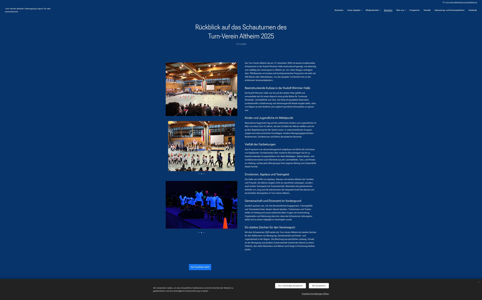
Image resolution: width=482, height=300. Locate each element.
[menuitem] (339, 10)
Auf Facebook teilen (200, 267)
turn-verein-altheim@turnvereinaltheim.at (461, 2)
